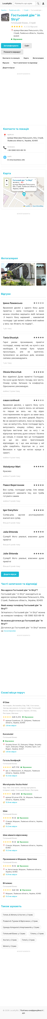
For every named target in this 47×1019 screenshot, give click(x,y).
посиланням (10, 631)
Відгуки (6, 63)
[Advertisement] (23, 98)
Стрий (26, 10)
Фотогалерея (38, 58)
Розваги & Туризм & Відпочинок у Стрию (20, 921)
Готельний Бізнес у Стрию (14, 933)
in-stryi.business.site (16, 160)
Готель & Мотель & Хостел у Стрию (18, 915)
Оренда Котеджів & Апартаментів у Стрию (21, 927)
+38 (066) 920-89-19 (16, 150)
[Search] (38, 3)
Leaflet (27, 206)
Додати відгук (9, 68)
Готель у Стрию (37, 933)
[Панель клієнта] (43, 3)
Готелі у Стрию (28, 940)
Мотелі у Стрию (9, 946)
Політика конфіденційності (31, 1010)
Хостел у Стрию (10, 940)
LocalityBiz (7, 3)
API (23, 1013)
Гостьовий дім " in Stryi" (23, 180)
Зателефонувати (11, 46)
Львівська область (15, 10)
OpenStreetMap (38, 206)
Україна (4, 10)
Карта (26, 58)
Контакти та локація (11, 58)
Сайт (27, 46)
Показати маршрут (12, 52)
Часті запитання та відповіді (25, 63)
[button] (24, 194)
